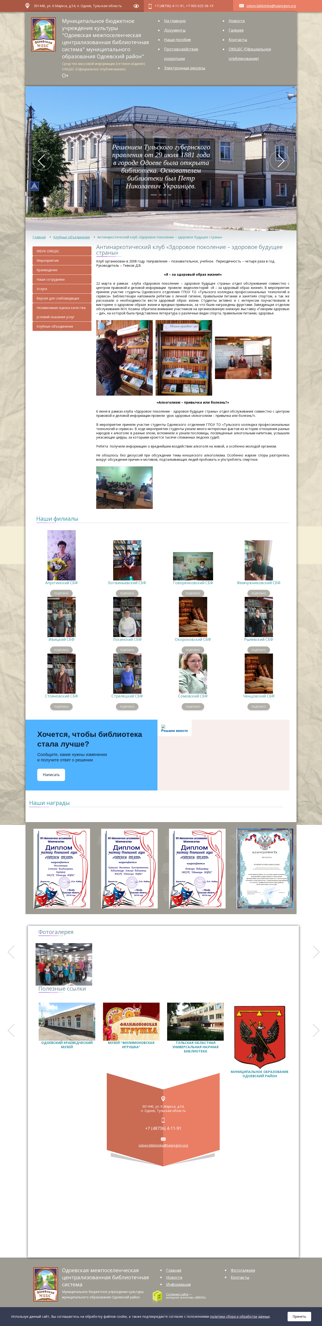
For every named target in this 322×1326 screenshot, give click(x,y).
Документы (175, 30)
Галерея (236, 30)
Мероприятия (48, 260)
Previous (42, 160)
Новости (237, 20)
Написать (51, 775)
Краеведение (47, 270)
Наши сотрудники (51, 279)
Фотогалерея (243, 1270)
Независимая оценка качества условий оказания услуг (61, 312)
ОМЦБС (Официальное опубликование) (250, 53)
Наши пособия (177, 39)
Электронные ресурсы (184, 68)
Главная (39, 237)
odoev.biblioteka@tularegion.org (271, 6)
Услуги (42, 289)
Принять (299, 1316)
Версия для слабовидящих (58, 298)
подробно (61, 593)
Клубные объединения (71, 237)
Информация (178, 1284)
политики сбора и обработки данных (240, 1316)
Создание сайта (177, 1294)
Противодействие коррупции (181, 53)
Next (279, 160)
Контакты (238, 39)
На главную (175, 20)
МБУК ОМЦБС (48, 251)
